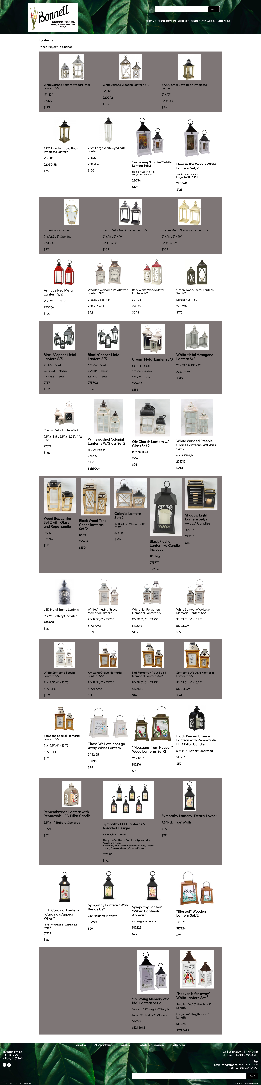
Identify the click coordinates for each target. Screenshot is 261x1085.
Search (213, 9)
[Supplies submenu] (188, 20)
